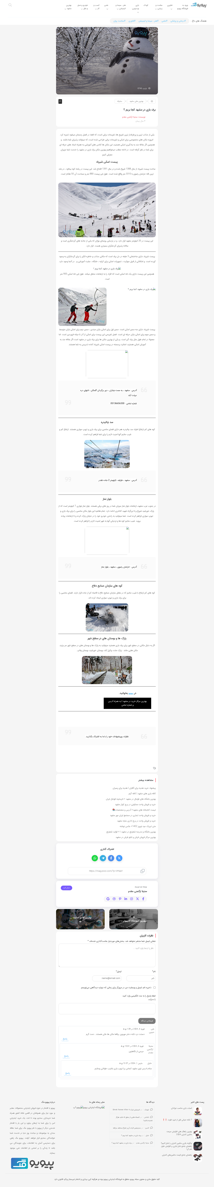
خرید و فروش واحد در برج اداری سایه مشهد (136, 821)
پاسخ (65, 1038)
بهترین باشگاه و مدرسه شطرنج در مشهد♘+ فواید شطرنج (131, 831)
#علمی (164, 21)
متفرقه (119, 101)
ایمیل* (118, 971)
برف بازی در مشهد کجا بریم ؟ (131, 1135)
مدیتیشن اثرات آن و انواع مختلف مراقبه (127, 1128)
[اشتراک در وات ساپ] (95, 858)
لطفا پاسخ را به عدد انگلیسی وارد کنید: (139, 996)
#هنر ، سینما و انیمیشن (148, 21)
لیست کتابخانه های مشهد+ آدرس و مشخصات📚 (134, 810)
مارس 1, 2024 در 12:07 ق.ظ (130, 1063)
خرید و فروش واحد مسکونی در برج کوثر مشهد (135, 804)
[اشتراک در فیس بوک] (111, 858)
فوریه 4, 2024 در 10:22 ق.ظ (132, 1046)
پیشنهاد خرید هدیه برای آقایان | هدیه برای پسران (134, 788)
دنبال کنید (66, 887)
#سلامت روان (119, 21)
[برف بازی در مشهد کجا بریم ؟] (107, 60)
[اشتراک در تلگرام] (103, 858)
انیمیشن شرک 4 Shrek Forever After (126, 1109)
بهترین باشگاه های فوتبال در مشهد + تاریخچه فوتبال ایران (131, 799)
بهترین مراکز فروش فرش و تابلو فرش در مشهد (136, 837)
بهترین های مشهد (136, 101)
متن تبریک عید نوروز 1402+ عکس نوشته (138, 826)
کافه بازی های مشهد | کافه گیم (142, 793)
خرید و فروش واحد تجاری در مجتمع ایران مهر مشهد (133, 815)
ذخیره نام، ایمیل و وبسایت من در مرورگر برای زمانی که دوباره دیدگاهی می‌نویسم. (116, 987)
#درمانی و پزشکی (178, 21)
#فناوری (131, 21)
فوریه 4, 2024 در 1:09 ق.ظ (134, 1028)
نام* (154, 971)
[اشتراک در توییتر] (119, 858)
